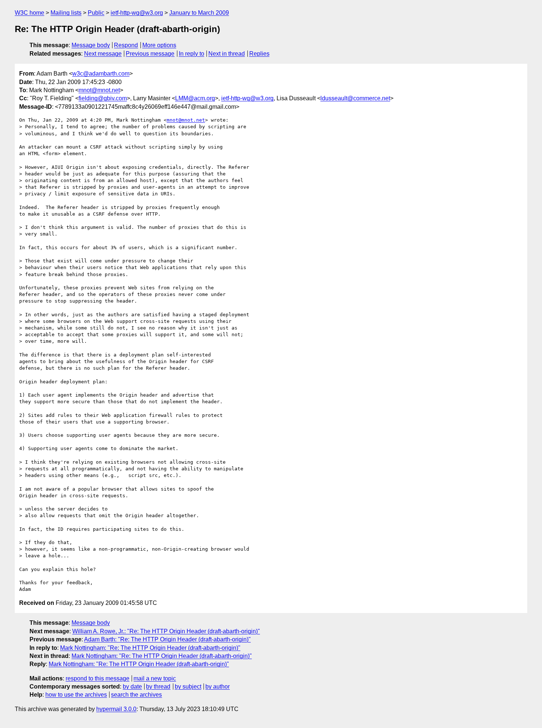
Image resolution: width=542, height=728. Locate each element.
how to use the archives (76, 695)
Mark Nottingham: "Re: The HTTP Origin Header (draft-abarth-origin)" (150, 648)
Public (96, 13)
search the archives (136, 695)
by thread (158, 686)
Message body (91, 45)
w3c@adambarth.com (100, 73)
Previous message (150, 53)
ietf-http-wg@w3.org (137, 13)
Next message (103, 53)
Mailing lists (66, 13)
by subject (188, 686)
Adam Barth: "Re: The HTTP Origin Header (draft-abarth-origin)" (167, 639)
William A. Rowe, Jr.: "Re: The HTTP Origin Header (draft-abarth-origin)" (166, 631)
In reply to (191, 53)
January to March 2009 (199, 13)
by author (217, 686)
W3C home (29, 13)
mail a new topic (154, 678)
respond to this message (97, 678)
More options (159, 45)
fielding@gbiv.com (103, 98)
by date (132, 686)
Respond (126, 45)
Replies (259, 53)
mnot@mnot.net (99, 90)
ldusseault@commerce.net (355, 98)
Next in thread (226, 53)
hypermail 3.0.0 (116, 709)
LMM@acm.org (195, 98)
